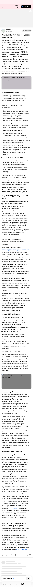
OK (28, 578)
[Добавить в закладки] (7, 555)
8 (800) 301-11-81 (22, 549)
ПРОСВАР (9, 30)
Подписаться (27, 30)
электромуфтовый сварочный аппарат (15, 250)
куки (13, 578)
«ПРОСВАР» (13, 508)
